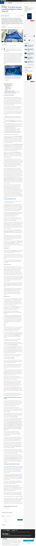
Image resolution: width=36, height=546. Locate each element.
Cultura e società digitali (7, 13)
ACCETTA (28, 540)
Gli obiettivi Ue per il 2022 (7, 84)
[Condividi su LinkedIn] (3, 15)
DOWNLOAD (32, 20)
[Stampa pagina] (8, 15)
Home (2, 13)
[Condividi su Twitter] (4, 15)
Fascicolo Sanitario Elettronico (13, 344)
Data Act (13, 121)
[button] (2, 3)
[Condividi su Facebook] (1, 15)
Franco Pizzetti (3, 26)
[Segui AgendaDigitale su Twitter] (17, 530)
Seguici (13, 530)
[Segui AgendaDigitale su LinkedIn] (16, 530)
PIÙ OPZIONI (28, 543)
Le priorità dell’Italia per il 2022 (8, 85)
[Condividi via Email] (5, 15)
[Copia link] (6, 15)
